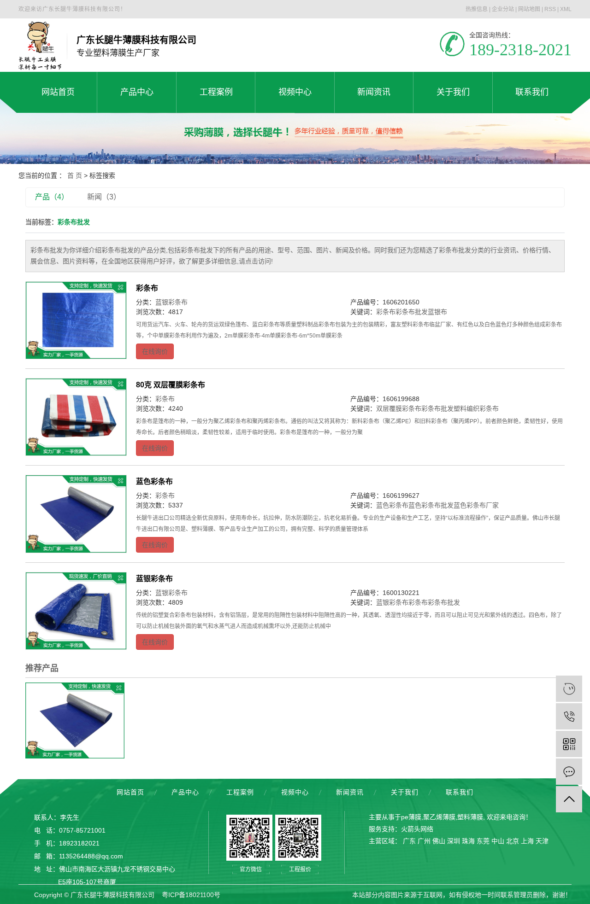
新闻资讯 (350, 792)
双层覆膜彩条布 (398, 408)
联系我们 (459, 792)
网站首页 (130, 792)
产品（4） (52, 197)
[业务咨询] (569, 689)
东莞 (483, 841)
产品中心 (185, 792)
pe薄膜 (411, 817)
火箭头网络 (417, 829)
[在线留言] (569, 771)
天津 (542, 841)
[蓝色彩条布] (76, 514)
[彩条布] (76, 320)
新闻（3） (104, 197)
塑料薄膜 (470, 817)
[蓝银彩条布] (76, 611)
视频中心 (295, 792)
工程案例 (240, 792)
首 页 (74, 175)
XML (566, 9)
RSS (550, 9)
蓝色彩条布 (154, 481)
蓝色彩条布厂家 (476, 505)
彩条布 (147, 288)
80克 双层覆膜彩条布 (170, 385)
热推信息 (477, 9)
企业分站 (503, 9)
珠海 (468, 841)
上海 (527, 841)
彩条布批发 (411, 311)
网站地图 (529, 9)
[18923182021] (569, 716)
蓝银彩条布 (171, 302)
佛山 (438, 841)
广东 (409, 841)
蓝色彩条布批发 (431, 505)
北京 (512, 841)
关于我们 (405, 792)
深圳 (453, 841)
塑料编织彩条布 (476, 408)
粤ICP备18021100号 (191, 894)
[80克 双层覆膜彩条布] (76, 417)
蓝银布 (437, 311)
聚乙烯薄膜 (439, 817)
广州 (424, 841)
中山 (497, 841)
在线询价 (155, 351)
